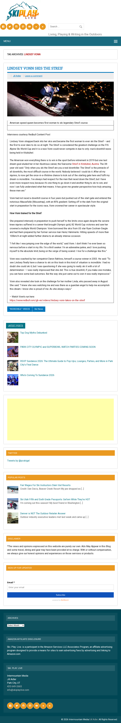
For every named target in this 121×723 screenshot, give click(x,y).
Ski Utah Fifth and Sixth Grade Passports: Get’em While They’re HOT (55, 499)
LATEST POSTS (15, 325)
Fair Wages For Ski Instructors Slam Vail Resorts (45, 485)
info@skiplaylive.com (18, 690)
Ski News (38, 309)
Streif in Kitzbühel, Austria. (85, 164)
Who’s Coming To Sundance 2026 (37, 375)
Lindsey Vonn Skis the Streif (35, 68)
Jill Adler (17, 76)
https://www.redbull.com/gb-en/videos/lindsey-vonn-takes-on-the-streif (47, 300)
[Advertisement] (61, 419)
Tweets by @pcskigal (18, 460)
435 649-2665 (14, 686)
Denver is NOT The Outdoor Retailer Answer (43, 513)
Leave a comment (33, 76)
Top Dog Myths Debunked (33, 332)
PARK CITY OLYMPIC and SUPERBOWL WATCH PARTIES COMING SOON (57, 347)
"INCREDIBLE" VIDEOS (19, 309)
